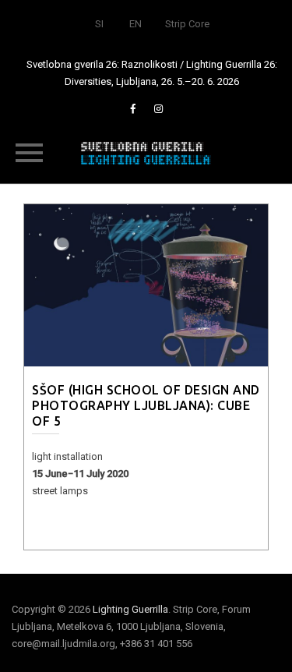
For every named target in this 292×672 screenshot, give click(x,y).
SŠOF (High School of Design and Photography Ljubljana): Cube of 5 (146, 405)
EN (135, 24)
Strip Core (187, 24)
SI (99, 24)
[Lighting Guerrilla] (146, 152)
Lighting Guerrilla (130, 609)
